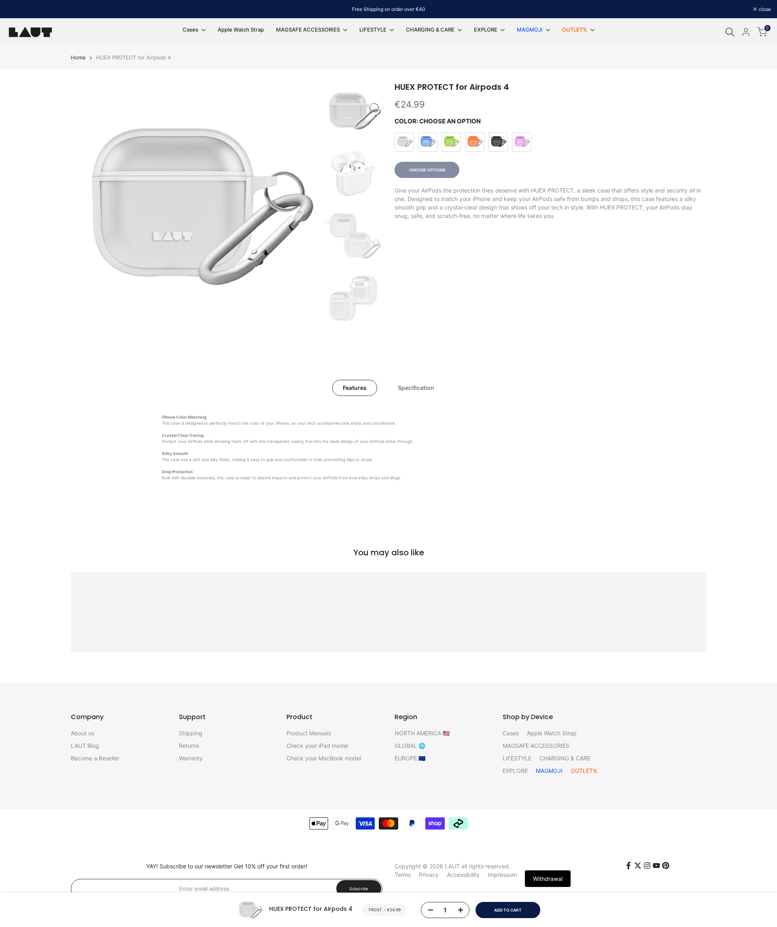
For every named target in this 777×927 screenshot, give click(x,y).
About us (82, 733)
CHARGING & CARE (564, 758)
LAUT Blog (85, 745)
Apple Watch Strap (552, 733)
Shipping (190, 733)
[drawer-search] (730, 32)
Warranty (191, 758)
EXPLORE (515, 770)
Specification (416, 387)
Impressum (502, 874)
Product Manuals (309, 733)
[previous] (87, 207)
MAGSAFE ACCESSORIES (536, 745)
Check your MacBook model (324, 758)
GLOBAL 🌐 (410, 745)
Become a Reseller (95, 758)
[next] (304, 207)
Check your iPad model (317, 745)
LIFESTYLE (517, 758)
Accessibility (463, 874)
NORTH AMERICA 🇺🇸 (422, 733)
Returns (189, 745)
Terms (403, 874)
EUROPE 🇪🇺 (410, 758)
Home (78, 57)
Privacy (429, 874)
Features (355, 387)
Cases (511, 733)
